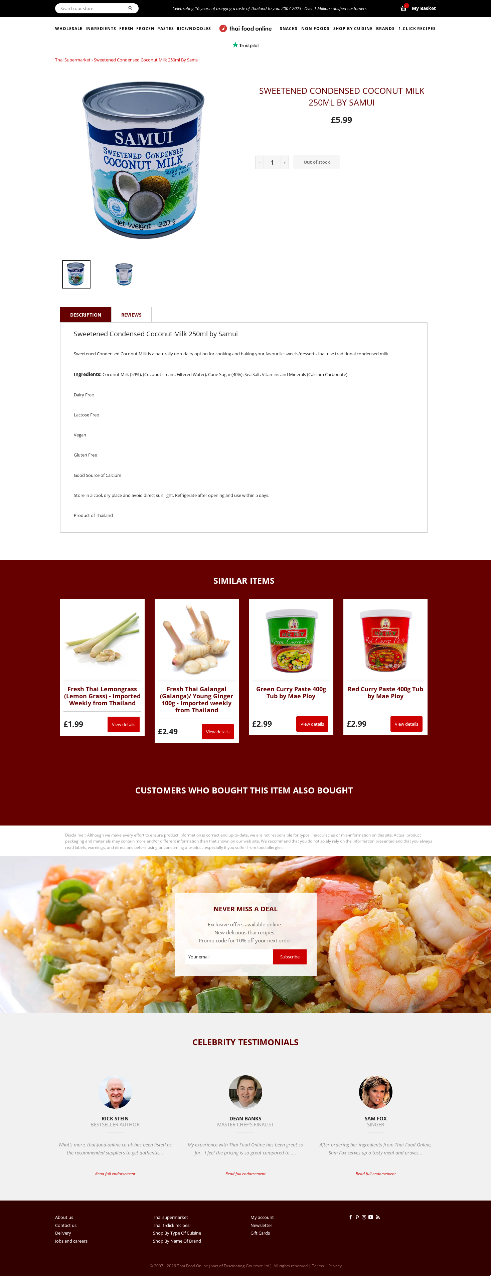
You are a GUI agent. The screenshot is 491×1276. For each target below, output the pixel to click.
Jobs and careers (71, 1241)
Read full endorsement (115, 1173)
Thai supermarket (73, 60)
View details (123, 724)
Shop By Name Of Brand (177, 1241)
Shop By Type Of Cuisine (177, 1233)
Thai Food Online (192, 1266)
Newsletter (261, 1225)
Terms (318, 1266)
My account (262, 1217)
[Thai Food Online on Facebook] (351, 1217)
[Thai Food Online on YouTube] (371, 1217)
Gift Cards (260, 1233)
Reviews (131, 315)
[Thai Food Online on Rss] (378, 1217)
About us (64, 1217)
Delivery (63, 1233)
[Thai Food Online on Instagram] (365, 1217)
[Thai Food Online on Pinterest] (358, 1217)
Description (85, 315)
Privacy (335, 1266)
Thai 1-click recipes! (171, 1225)
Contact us (65, 1225)
